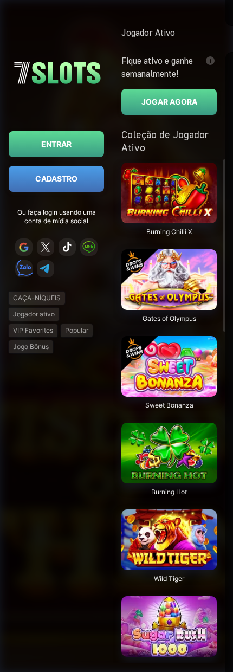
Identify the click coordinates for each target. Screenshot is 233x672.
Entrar (56, 143)
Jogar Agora (169, 101)
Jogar (169, 217)
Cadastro (56, 178)
